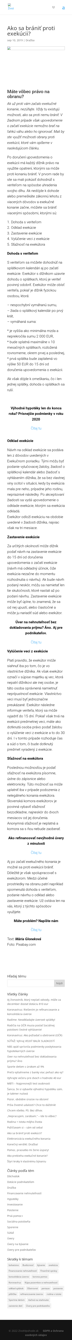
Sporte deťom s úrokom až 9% (25, 1066)
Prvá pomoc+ (15, 1216)
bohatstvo (14, 1265)
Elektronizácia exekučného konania (28, 1138)
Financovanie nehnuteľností (24, 1193)
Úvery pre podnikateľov (21, 1249)
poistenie (58, 1288)
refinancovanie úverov (31, 1294)
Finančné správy (48, 1270)
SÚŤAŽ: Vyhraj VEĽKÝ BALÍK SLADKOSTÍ (31, 1041)
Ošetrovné (32, 1288)
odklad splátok (16, 1288)
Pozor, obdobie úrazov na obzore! (28, 1099)
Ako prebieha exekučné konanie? (27, 1155)
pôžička (12, 1294)
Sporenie (12, 1227)
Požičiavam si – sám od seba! (25, 1127)
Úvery (10, 1238)
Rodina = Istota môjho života (24, 1122)
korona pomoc (40, 1276)
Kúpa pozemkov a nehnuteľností (41, 1282)
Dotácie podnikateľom (20, 1182)
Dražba (30, 40)
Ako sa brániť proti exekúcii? (24, 1133)
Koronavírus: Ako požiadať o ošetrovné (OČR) (34, 1035)
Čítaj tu (36, 428)
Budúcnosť (28, 1265)
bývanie (41, 1265)
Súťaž (10, 1232)
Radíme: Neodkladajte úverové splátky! (31, 1019)
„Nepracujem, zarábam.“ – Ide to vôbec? (31, 1116)
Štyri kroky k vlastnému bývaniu (26, 1161)
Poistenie (12, 1210)
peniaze (46, 1288)
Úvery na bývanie (17, 1244)
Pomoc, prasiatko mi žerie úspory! (28, 1150)
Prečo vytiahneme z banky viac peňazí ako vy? (35, 1072)
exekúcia (53, 1265)
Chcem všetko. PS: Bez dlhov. (25, 1110)
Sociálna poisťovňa (18, 1221)
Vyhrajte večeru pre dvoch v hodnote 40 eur (34, 1078)
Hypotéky (12, 1199)
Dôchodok (13, 1176)
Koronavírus (15, 1282)
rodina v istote (54, 1294)
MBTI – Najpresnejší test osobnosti (28, 1083)
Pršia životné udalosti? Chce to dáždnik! (31, 1105)
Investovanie (15, 1204)
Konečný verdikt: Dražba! (22, 1144)
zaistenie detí (15, 1305)
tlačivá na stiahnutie (38, 1300)
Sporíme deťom (17, 1300)
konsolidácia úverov (19, 1276)
